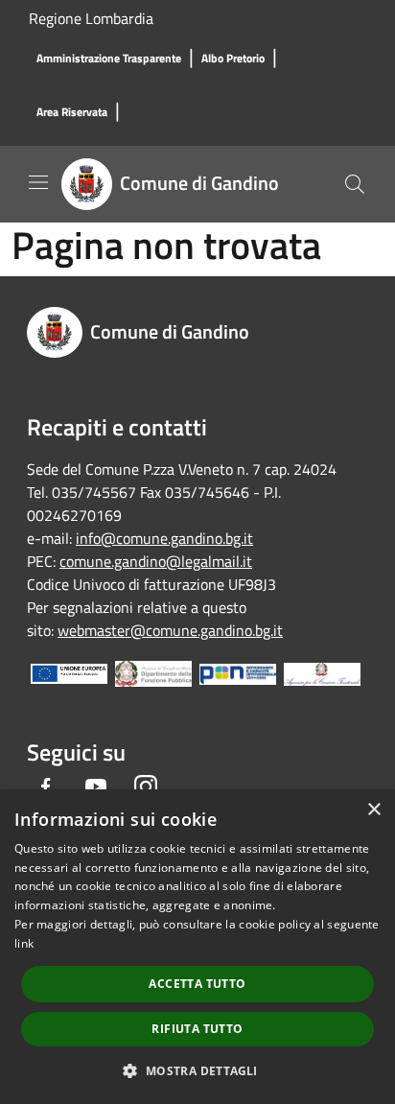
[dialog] (197, 946)
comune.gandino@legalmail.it (155, 561)
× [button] (373, 810)
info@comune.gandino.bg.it (164, 538)
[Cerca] (354, 184)
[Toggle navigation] (38, 182)
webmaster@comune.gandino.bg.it (170, 630)
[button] (197, 1070)
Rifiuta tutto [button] (197, 1029)
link (24, 943)
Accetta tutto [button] (197, 983)
